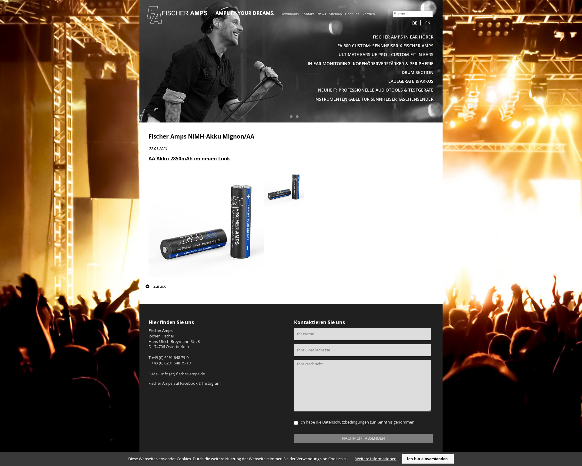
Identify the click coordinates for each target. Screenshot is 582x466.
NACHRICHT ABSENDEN (363, 438)
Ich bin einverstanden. (428, 459)
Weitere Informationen (375, 458)
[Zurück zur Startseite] (177, 22)
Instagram (211, 383)
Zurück (159, 286)
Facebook (189, 383)
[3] (297, 116)
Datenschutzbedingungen (345, 422)
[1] (285, 116)
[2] (291, 116)
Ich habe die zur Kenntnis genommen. (357, 422)
